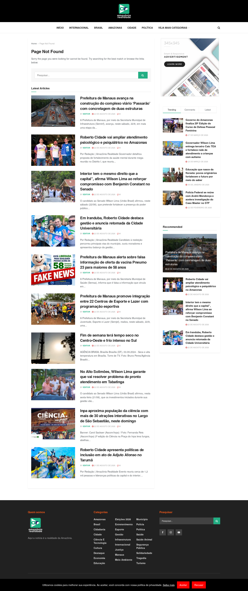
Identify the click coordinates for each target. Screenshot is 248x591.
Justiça (119, 549)
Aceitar (183, 585)
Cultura (98, 548)
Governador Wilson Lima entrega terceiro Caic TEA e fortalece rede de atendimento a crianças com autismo (201, 150)
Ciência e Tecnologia (100, 541)
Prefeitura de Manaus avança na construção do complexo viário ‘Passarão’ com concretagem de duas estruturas (115, 103)
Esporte (119, 529)
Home (34, 43)
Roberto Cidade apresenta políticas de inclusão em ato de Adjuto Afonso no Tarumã (112, 455)
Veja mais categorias (172, 27)
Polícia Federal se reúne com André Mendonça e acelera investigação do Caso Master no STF (200, 197)
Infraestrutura (123, 539)
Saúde (140, 534)
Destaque (99, 553)
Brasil (98, 27)
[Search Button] (143, 75)
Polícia (140, 524)
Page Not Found (46, 43)
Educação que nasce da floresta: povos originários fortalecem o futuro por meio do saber (201, 175)
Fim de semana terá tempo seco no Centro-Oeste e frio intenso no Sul (109, 337)
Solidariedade (144, 553)
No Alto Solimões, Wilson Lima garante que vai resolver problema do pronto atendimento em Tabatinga (113, 377)
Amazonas (115, 27)
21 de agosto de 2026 (104, 465)
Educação (99, 563)
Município (142, 519)
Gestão (119, 534)
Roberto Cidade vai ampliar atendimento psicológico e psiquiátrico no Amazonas (113, 139)
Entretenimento (124, 524)
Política (147, 27)
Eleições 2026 (123, 519)
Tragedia (141, 558)
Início (60, 27)
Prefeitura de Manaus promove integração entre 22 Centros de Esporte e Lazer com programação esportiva (115, 301)
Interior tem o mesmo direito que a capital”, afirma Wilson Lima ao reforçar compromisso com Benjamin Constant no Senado (115, 181)
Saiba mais (169, 585)
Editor (86, 114)
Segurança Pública (142, 546)
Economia (99, 558)
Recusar (198, 585)
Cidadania (99, 529)
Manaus (119, 554)
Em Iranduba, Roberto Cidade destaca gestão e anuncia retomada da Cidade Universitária (112, 223)
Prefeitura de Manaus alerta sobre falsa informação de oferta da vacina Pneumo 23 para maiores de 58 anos (113, 262)
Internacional (79, 27)
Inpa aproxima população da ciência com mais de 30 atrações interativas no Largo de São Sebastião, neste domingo (114, 416)
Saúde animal (144, 539)
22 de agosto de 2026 (104, 113)
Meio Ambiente (123, 559)
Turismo (141, 563)
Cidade (131, 27)
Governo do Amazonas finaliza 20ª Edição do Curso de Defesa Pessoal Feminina (200, 125)
